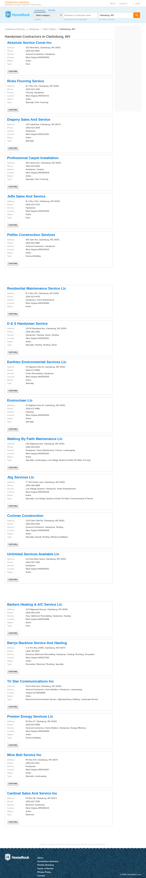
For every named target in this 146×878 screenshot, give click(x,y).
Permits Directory (45, 865)
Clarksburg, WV (67, 29)
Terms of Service (45, 868)
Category (38, 19)
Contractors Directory (15, 29)
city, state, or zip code (106, 19)
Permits (51, 10)
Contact (123, 4)
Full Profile (13, 71)
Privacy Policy (44, 872)
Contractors (40, 10)
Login (137, 4)
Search (136, 15)
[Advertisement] (58, 276)
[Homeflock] (17, 14)
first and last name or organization (75, 19)
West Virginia (49, 29)
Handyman (34, 29)
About (113, 4)
